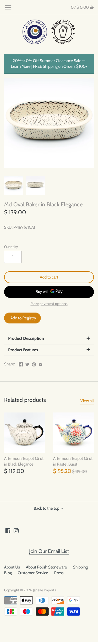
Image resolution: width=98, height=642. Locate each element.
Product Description (26, 338)
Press (58, 572)
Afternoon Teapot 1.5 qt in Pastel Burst (73, 461)
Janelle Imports (44, 590)
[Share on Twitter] (27, 363)
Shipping (80, 567)
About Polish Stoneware (46, 567)
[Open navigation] (8, 7)
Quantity (11, 246)
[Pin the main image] (34, 363)
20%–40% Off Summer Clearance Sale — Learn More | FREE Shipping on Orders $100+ (49, 63)
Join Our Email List (49, 551)
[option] (13, 185)
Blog (8, 572)
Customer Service (33, 572)
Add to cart (49, 277)
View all (87, 400)
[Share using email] (40, 363)
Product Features (23, 349)
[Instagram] (16, 530)
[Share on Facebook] (21, 363)
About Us (12, 567)
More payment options (49, 304)
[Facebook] (8, 530)
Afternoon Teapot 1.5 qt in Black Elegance (24, 461)
